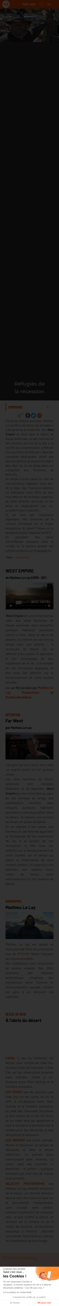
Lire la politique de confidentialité (17, 1292)
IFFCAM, (24, 954)
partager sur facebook (27, 415)
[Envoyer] (39, 415)
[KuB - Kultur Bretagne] (14, 4)
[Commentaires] (21, 415)
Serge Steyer (22, 557)
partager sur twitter (33, 415)
